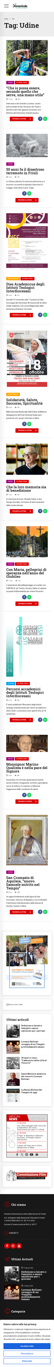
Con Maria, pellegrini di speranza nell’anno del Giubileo (26, 573)
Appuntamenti (13, 279)
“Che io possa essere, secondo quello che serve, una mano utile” (25, 91)
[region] (27, 1343)
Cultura (11, 683)
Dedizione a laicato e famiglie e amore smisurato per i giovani (33, 1028)
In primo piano (21, 82)
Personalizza (27, 1354)
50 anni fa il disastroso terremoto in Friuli (25, 171)
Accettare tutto (27, 1346)
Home (6, 19)
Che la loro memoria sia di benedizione (26, 489)
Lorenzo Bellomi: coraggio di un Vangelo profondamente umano (33, 1044)
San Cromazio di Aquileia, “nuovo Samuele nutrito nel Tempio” (23, 882)
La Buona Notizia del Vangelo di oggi (31, 1091)
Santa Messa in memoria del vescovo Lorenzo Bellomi (33, 1076)
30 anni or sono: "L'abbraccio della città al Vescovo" (34, 1060)
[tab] (17, 1118)
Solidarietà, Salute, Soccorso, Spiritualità (24, 402)
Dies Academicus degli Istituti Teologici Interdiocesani (25, 287)
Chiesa (10, 82)
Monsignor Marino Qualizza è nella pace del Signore (26, 767)
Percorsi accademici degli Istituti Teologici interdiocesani (25, 692)
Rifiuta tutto (27, 1361)
